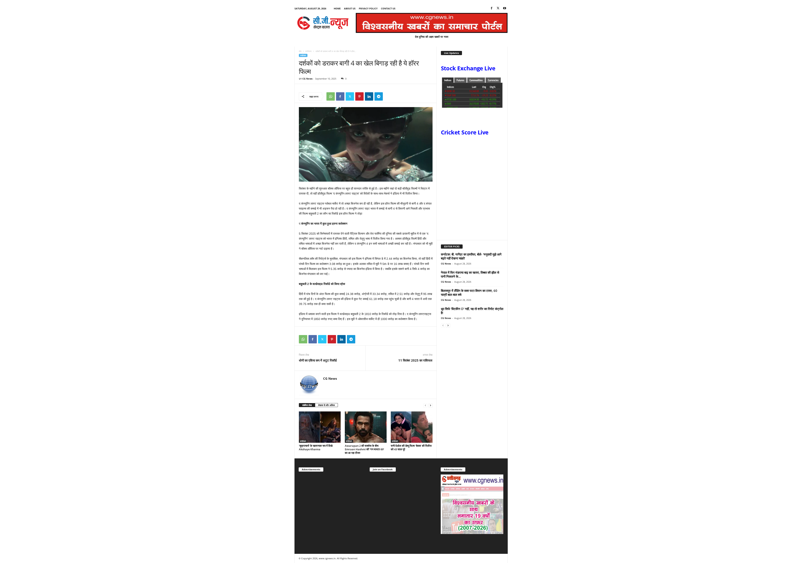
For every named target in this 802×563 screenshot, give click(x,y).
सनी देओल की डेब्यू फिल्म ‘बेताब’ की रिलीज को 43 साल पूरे (411, 447)
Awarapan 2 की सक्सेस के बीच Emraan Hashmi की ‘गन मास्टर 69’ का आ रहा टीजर (364, 449)
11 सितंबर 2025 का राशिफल (415, 360)
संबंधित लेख (307, 405)
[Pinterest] (359, 96)
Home (337, 8)
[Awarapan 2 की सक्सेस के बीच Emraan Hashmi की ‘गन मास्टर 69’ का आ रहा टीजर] (366, 427)
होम (300, 51)
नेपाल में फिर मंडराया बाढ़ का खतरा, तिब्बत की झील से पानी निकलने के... (470, 274)
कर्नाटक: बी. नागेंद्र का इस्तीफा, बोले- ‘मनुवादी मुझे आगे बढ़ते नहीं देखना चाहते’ (471, 256)
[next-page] (430, 405)
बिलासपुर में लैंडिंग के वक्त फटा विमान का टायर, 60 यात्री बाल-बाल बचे (469, 292)
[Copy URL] (388, 96)
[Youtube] (504, 8)
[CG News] (322, 23)
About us (349, 8)
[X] (498, 8)
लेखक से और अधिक (326, 405)
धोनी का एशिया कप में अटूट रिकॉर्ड (318, 360)
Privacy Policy (368, 8)
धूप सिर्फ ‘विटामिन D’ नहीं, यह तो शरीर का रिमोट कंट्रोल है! (472, 311)
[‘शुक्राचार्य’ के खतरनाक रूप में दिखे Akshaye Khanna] (320, 427)
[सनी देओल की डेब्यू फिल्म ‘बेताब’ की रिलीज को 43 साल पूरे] (412, 427)
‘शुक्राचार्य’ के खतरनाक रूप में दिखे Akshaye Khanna (315, 447)
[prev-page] (425, 405)
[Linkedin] (369, 96)
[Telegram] (378, 96)
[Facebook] (491, 8)
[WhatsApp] (330, 96)
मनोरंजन (308, 51)
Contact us (388, 8)
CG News (307, 78)
